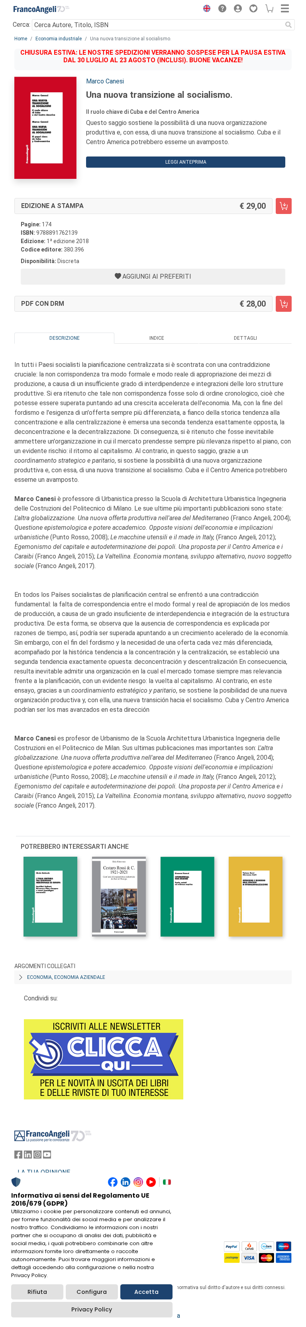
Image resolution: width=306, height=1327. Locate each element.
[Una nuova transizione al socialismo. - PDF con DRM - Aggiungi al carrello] (284, 304)
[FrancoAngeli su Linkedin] (28, 1156)
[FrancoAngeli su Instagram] (37, 1156)
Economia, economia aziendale (66, 977)
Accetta (146, 1292)
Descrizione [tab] (64, 338)
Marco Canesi (105, 81)
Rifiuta (37, 1292)
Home (20, 39)
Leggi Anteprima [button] (185, 162)
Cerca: (21, 24)
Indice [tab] (156, 338)
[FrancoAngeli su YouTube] (47, 1156)
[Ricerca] (288, 24)
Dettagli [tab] (245, 338)
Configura (91, 1292)
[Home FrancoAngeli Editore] (41, 9)
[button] (204, 9)
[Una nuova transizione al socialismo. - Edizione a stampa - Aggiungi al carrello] (284, 206)
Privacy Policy (91, 1309)
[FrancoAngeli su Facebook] (18, 1156)
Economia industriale (58, 39)
